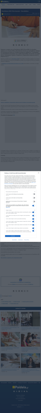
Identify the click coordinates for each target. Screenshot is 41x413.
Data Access (20, 239)
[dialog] (20, 206)
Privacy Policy (26, 239)
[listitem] (20, 191)
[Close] (39, 173)
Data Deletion (14, 239)
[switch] (33, 194)
